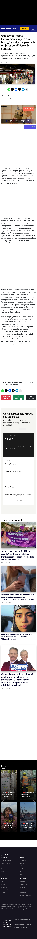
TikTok (22, 871)
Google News (7, 397)
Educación (4, 909)
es (24, 927)
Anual (30, 429)
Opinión (22, 887)
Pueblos (28, 905)
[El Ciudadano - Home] (8, 28)
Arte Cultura (13, 909)
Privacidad (4, 871)
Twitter (22, 866)
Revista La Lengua (25, 895)
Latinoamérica (6, 890)
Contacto (4, 869)
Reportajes (23, 893)
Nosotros (16, 919)
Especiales (20, 907)
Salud (9, 907)
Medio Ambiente (12, 905)
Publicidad (4, 866)
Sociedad (28, 907)
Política (3, 905)
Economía (21, 905)
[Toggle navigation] (33, 29)
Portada (22, 882)
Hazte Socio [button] (24, 28)
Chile (2, 63)
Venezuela (4, 887)
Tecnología (21, 909)
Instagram (23, 863)
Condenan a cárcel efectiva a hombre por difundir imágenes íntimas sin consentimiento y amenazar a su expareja (17, 596)
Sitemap (28, 924)
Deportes (29, 909)
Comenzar (18, 476)
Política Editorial (6, 863)
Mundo (3, 893)
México (3, 884)
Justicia (3, 907)
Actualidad (23, 884)
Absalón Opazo (7, 96)
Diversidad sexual (11, 63)
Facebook (23, 860)
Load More (18, 843)
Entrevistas (23, 890)
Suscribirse (18, 453)
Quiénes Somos (6, 860)
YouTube (31, 399)
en (27, 927)
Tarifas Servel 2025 (19, 924)
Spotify (22, 874)
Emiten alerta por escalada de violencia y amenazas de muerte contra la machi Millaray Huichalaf (17, 636)
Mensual (22, 429)
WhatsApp (18, 399)
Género (13, 907)
